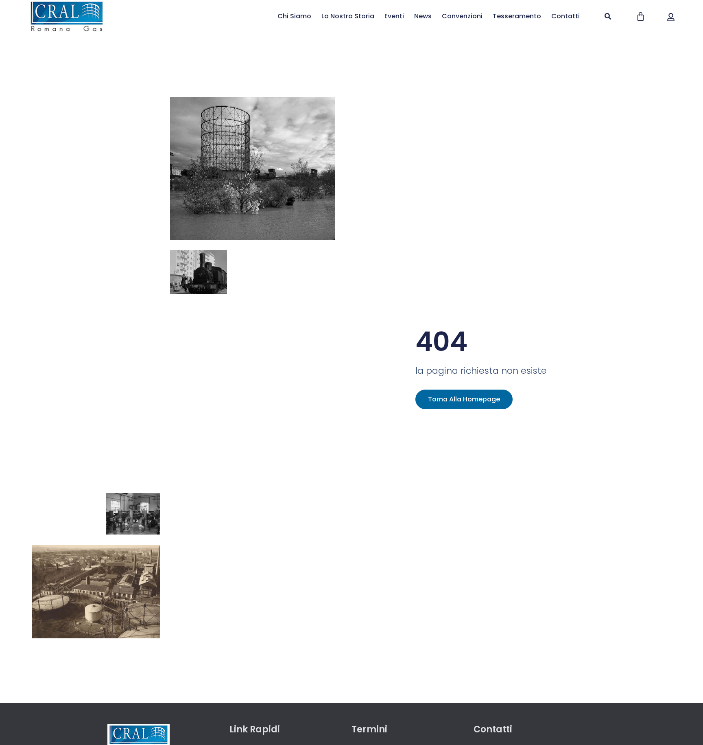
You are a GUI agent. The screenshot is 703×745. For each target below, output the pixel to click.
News (423, 16)
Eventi (394, 16)
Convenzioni (462, 16)
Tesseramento (517, 16)
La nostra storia (347, 16)
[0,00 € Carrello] (640, 16)
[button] (607, 16)
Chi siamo (294, 16)
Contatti (565, 16)
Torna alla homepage (464, 399)
